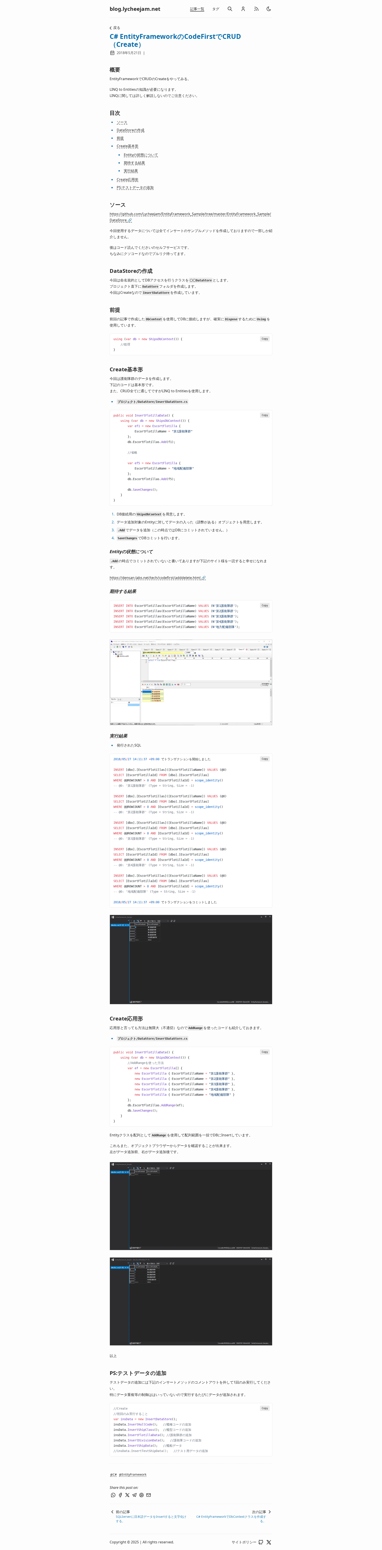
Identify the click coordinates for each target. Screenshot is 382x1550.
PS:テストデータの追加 (135, 187)
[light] (268, 8)
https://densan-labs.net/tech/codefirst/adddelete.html (158, 577)
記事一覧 (197, 8)
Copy (265, 338)
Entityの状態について (141, 154)
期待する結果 (134, 162)
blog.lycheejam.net (135, 8)
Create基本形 (127, 145)
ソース (122, 122)
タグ (215, 8)
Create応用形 (127, 179)
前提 (120, 138)
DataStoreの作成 (130, 130)
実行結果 (131, 170)
